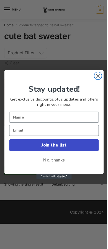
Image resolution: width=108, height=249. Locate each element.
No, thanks (54, 160)
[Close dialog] (98, 75)
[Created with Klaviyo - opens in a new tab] (53, 176)
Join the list (54, 145)
